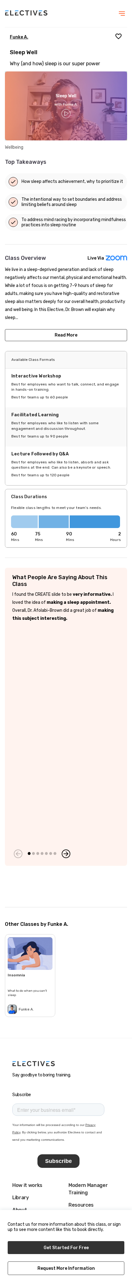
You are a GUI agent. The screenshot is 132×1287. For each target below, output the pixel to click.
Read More (66, 335)
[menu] (122, 13)
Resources (81, 1205)
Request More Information (66, 1268)
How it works (27, 1185)
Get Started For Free (66, 1247)
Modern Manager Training (88, 1189)
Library (20, 1197)
